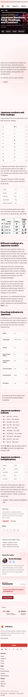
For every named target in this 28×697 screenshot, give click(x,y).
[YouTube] (2, 649)
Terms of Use (20, 693)
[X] (9, 649)
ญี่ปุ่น (6, 10)
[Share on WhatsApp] (14, 530)
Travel (2, 663)
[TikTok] (17, 649)
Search (14, 645)
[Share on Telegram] (17, 530)
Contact (3, 673)
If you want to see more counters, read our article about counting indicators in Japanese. (13, 398)
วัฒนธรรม (8, 31)
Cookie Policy (12, 693)
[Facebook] (5, 649)
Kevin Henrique (4, 14)
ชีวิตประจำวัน (21, 31)
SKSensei (23, 6)
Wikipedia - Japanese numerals (9, 542)
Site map (3, 695)
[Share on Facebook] (10, 530)
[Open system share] (3, 530)
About (2, 669)
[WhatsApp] (21, 649)
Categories (15, 6)
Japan (2, 656)
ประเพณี (14, 31)
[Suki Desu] (2, 6)
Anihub (3, 681)
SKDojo (3, 686)
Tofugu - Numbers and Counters (10, 544)
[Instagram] (13, 649)
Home (8, 6)
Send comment (8, 597)
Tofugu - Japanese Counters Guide (10, 546)
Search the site (4, 638)
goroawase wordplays (7, 277)
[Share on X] (7, 530)
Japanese (3, 658)
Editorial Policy (5, 675)
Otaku (2, 661)
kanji (4, 179)
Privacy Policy (4, 693)
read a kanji (23, 263)
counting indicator (9, 273)
